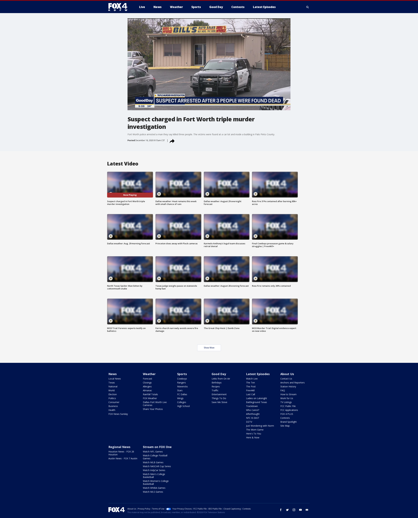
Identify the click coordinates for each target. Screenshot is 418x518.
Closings (147, 382)
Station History (288, 386)
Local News (114, 378)
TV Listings (286, 402)
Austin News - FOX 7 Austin (122, 458)
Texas (111, 382)
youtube (300, 509)
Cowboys (182, 378)
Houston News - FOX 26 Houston (121, 453)
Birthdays (217, 382)
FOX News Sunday (118, 413)
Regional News (119, 447)
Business (113, 406)
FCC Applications (289, 410)
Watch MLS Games (153, 491)
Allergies (147, 386)
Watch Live (252, 378)
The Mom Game (255, 429)
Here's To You (253, 433)
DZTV (249, 421)
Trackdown (252, 406)
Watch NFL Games (153, 451)
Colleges (181, 402)
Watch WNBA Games (154, 487)
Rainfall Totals (150, 394)
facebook (280, 509)
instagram (294, 509)
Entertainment (219, 394)
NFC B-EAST (252, 417)
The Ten (250, 382)
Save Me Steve (219, 402)
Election (112, 394)
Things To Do (219, 398)
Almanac (147, 390)
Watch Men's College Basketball (154, 476)
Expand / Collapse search (308, 7)
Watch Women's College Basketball (156, 482)
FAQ (282, 390)
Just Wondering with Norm (260, 425)
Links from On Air (221, 378)
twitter (287, 509)
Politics (112, 398)
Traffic (215, 390)
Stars (180, 390)
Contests (285, 417)
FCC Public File (288, 406)
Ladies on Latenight (256, 398)
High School (183, 406)
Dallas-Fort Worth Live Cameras (155, 404)
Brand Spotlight (288, 421)
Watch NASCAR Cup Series (157, 466)
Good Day (219, 374)
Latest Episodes (258, 374)
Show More (209, 347)
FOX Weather (150, 398)
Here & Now (252, 437)
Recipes (216, 386)
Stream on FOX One (157, 447)
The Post (251, 386)
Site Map (285, 425)
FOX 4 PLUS (286, 413)
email (307, 509)
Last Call (250, 394)
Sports (182, 374)
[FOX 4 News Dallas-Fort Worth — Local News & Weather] (119, 7)
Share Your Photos (153, 409)
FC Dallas (182, 394)
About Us (287, 374)
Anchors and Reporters (292, 382)
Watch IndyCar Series (154, 470)
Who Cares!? (252, 410)
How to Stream (288, 394)
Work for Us (286, 398)
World (111, 390)
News (112, 374)
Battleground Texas (256, 402)
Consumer (113, 402)
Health (111, 410)
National (112, 386)
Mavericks (182, 386)
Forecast (147, 378)
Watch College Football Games (155, 457)
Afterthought (253, 413)
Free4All (250, 390)
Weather (149, 374)
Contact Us (286, 378)
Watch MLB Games (153, 462)
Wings (180, 398)
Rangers (181, 382)
